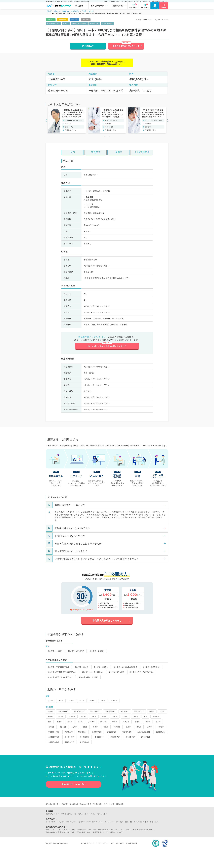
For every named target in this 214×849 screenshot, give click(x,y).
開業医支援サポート (146, 829)
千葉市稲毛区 (95, 711)
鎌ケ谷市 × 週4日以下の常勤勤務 (125, 667)
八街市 (74, 727)
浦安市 (158, 722)
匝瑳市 (128, 727)
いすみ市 (160, 727)
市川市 (162, 711)
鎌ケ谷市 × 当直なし (101, 667)
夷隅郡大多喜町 (53, 742)
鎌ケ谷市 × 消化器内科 (76, 651)
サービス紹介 (51, 822)
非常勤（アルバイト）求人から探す (74, 814)
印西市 (85, 727)
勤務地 (119, 152)
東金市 (135, 716)
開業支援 (119, 804)
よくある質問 (146, 1)
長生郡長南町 (145, 737)
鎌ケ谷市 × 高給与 (81, 667)
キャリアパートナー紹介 (114, 822)
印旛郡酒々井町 (53, 732)
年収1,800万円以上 (53, 23)
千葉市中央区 (63, 711)
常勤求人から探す (52, 814)
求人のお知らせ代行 (67, 832)
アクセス (91, 843)
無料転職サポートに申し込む (73, 784)
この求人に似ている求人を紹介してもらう (108, 346)
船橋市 (50, 716)
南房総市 (117, 727)
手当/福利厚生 (142, 152)
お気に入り (89, 46)
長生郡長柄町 (130, 737)
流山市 (80, 722)
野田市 (94, 716)
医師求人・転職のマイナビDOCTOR (58, 11)
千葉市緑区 (125, 711)
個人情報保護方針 (131, 843)
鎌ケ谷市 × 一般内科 (55, 651)
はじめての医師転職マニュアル (90, 822)
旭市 (145, 716)
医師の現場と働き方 (100, 829)
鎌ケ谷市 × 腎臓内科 (97, 651)
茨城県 (50, 701)
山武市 (149, 727)
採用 (112, 843)
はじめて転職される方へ (67, 822)
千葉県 (84, 11)
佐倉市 (125, 716)
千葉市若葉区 (110, 711)
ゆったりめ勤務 (107, 23)
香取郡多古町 (111, 732)
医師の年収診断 (51, 832)
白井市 (95, 727)
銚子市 (151, 711)
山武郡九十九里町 (143, 732)
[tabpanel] (67, 120)
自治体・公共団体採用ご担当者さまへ (113, 1)
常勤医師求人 (75, 11)
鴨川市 (114, 722)
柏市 (49, 722)
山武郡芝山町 (160, 732)
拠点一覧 (139, 1)
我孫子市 (103, 722)
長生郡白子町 (115, 737)
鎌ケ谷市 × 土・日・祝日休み (92, 672)
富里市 (106, 727)
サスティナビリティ (102, 843)
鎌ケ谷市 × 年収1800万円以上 (58, 667)
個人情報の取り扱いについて (79, 804)
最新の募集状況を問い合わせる (126, 46)
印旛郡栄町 (82, 732)
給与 (73, 152)
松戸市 (83, 716)
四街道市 (51, 727)
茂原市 (104, 716)
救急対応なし (94, 23)
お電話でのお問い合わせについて (160, 1)
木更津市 (72, 716)
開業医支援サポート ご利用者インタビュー (109, 832)
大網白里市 (69, 732)
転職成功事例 (139, 822)
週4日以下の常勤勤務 (79, 23)
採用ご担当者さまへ (130, 1)
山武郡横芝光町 (53, 737)
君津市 (137, 722)
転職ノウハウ (51, 829)
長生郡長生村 (99, 737)
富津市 (147, 722)
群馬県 (71, 701)
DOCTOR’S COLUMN (66, 829)
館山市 (61, 716)
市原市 (69, 722)
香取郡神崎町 (96, 732)
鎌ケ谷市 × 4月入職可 (116, 672)
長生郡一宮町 (69, 737)
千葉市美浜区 (139, 711)
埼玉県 (81, 701)
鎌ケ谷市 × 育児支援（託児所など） (60, 677)
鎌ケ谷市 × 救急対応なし (151, 667)
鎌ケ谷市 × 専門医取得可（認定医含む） (62, 672)
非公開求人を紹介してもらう (107, 620)
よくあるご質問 (152, 822)
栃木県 (61, 701)
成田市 (114, 716)
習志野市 (156, 716)
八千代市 (91, 722)
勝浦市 (59, 722)
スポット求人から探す (99, 814)
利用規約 (63, 804)
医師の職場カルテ (84, 832)
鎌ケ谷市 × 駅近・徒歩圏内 (88, 677)
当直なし (66, 23)
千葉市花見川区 (79, 711)
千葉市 (50, 711)
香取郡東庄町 (127, 732)
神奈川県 (114, 701)
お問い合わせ (96, 804)
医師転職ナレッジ (84, 829)
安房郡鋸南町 (84, 742)
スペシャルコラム (117, 829)
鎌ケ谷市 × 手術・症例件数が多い (142, 672)
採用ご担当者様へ (51, 804)
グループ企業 (120, 843)
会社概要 (83, 843)
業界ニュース (131, 829)
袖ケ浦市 (63, 727)
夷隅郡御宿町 (69, 742)
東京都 (102, 701)
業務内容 (96, 152)
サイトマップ (108, 804)
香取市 (139, 727)
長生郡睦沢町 (84, 737)
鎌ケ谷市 (91, 11)
